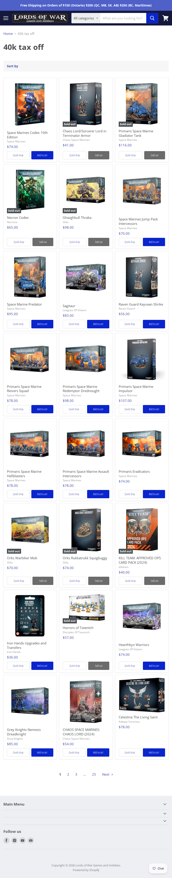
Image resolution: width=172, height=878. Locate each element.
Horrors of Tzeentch (78, 627)
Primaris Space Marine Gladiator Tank (136, 133)
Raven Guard (127, 308)
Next (106, 774)
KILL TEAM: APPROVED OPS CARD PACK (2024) (140, 560)
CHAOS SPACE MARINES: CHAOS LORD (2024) (81, 731)
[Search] (152, 18)
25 (94, 774)
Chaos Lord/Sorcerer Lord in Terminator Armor (84, 133)
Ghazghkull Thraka (77, 217)
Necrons (12, 222)
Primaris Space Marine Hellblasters (24, 473)
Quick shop (18, 155)
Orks (66, 222)
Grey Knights (15, 739)
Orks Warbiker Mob (22, 558)
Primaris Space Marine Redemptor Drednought (81, 388)
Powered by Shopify (86, 870)
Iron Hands (14, 652)
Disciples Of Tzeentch (76, 632)
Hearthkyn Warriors (134, 644)
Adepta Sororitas (129, 722)
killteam (124, 567)
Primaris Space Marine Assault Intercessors (86, 473)
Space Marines (16, 141)
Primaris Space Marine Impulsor (136, 388)
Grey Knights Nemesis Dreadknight (24, 731)
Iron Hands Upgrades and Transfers (26, 645)
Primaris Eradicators (134, 471)
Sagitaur (69, 306)
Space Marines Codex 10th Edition (27, 134)
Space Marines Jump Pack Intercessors (138, 221)
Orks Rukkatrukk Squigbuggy (85, 558)
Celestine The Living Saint (138, 717)
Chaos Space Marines (76, 140)
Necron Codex (18, 217)
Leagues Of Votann (74, 310)
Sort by (12, 66)
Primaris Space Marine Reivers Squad (24, 388)
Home (8, 34)
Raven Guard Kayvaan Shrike (141, 304)
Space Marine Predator (24, 304)
